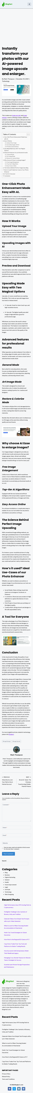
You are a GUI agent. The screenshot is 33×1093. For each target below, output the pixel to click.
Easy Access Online (11, 165)
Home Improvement (10, 884)
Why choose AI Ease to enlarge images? (15, 160)
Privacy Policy (6, 1074)
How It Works (8, 141)
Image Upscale (16, 741)
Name (5, 827)
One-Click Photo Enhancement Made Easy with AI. (15, 138)
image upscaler (16, 115)
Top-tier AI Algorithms (12, 164)
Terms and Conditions (8, 1079)
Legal (6, 887)
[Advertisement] (16, 25)
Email (5, 835)
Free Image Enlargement (13, 162)
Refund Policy (6, 1076)
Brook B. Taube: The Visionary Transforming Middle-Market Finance (24, 781)
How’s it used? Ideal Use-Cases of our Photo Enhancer (16, 171)
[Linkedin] (23, 1088)
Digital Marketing (10, 877)
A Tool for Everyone (9, 174)
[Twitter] (14, 1088)
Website (5, 843)
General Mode (10, 154)
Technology (5, 81)
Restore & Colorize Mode (13, 158)
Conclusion (7, 176)
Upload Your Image (11, 143)
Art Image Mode (11, 156)
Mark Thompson (9, 79)
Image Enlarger (7, 741)
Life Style (7, 889)
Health (7, 882)
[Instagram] (19, 1088)
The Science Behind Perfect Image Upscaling (16, 168)
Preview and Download (12, 146)
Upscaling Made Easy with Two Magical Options (14, 149)
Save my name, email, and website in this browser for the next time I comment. (17, 848)
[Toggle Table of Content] (27, 134)
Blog (6, 872)
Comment (6, 804)
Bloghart (11, 734)
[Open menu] (29, 4)
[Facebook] (9, 1088)
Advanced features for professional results (16, 152)
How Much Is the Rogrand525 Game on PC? (17, 939)
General (7, 880)
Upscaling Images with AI (13, 144)
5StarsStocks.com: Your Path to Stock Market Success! (7, 780)
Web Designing (9, 894)
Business (7, 875)
